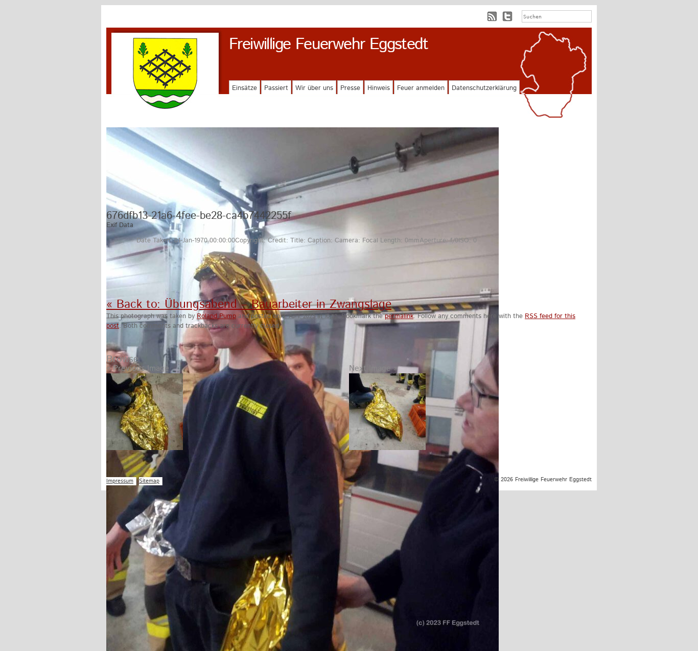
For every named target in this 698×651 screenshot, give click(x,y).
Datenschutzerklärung (484, 88)
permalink (399, 316)
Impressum (119, 481)
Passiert (276, 88)
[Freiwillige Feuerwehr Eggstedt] (165, 73)
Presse (350, 88)
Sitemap (149, 481)
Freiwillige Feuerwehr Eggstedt (328, 44)
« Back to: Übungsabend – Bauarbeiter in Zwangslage (248, 305)
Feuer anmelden (421, 88)
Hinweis (378, 88)
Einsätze (244, 88)
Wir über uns (314, 88)
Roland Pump (216, 316)
